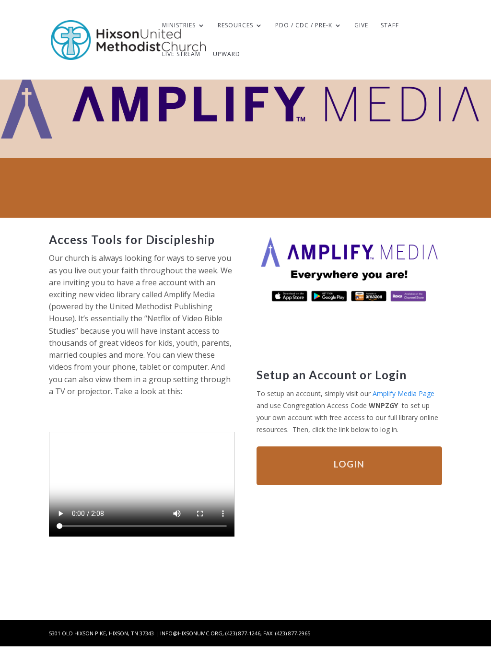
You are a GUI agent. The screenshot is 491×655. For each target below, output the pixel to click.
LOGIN (349, 463)
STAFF (390, 25)
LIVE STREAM (181, 54)
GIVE (361, 25)
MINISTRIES (179, 25)
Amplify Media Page (403, 393)
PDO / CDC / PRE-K (303, 25)
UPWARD (226, 54)
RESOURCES (235, 25)
